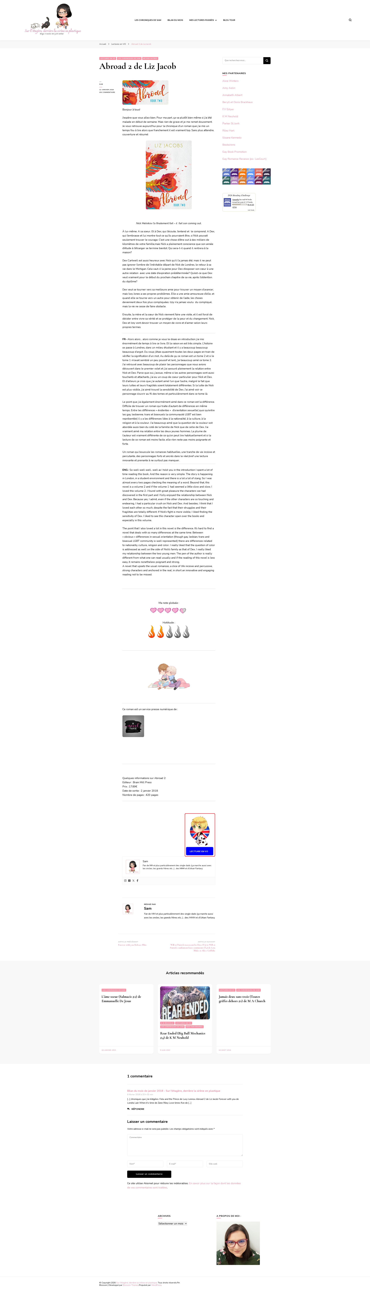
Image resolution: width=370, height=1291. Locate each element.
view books (251, 210)
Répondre (138, 1109)
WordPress (156, 1285)
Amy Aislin (228, 88)
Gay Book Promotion (234, 152)
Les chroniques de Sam (114, 990)
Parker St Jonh (230, 123)
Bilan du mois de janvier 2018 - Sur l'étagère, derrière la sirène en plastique (173, 1091)
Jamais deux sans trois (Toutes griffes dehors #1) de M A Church (242, 999)
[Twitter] (133, 880)
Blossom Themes (131, 1285)
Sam (101, 84)
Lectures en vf (227, 990)
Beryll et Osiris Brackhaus (237, 102)
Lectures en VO (183, 1023)
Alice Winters (230, 81)
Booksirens (228, 144)
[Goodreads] (129, 880)
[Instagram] (125, 880)
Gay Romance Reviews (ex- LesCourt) (244, 159)
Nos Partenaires (194, 1027)
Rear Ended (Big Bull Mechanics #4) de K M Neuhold (182, 1035)
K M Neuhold (230, 116)
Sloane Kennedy (232, 137)
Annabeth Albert (232, 95)
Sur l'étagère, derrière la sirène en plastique (136, 1282)
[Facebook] (137, 880)
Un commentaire (108, 92)
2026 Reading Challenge (239, 195)
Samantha (235, 199)
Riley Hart (228, 130)
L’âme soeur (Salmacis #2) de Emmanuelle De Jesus (121, 999)
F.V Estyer (228, 109)
